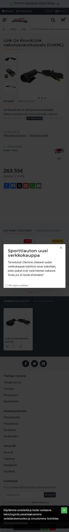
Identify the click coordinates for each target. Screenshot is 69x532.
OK (64, 510)
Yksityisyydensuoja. (16, 522)
